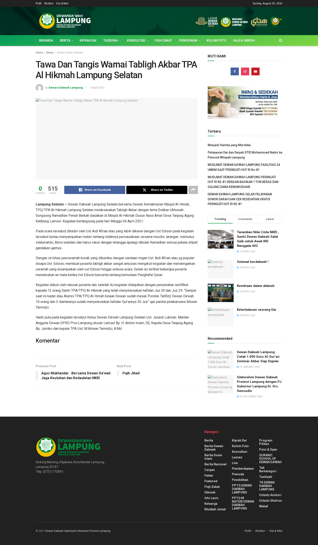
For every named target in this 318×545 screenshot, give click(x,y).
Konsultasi (136, 40)
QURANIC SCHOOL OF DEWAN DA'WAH (270, 458)
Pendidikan (188, 40)
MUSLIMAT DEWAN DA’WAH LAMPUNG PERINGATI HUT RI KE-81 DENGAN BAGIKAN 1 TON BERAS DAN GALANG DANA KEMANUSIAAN (243, 182)
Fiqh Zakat (163, 40)
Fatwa (208, 475)
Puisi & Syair (268, 449)
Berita (65, 40)
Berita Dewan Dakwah (70, 52)
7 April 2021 (97, 87)
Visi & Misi (62, 3)
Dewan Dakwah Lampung (66, 87)
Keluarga (210, 503)
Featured (210, 481)
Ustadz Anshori (270, 495)
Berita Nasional (215, 464)
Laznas (237, 457)
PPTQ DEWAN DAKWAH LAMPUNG (242, 489)
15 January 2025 (249, 366)
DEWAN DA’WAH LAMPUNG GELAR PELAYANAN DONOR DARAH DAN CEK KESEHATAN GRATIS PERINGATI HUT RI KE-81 (240, 199)
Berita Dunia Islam (213, 456)
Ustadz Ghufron (270, 500)
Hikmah (209, 492)
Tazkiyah (110, 40)
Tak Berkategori (267, 469)
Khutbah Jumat (215, 509)
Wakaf (263, 506)
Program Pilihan (265, 442)
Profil (39, 3)
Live (235, 463)
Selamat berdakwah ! (252, 262)
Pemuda (238, 474)
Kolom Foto (216, 40)
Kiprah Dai (88, 40)
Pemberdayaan (243, 468)
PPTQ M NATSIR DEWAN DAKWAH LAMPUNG (243, 503)
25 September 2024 (250, 396)
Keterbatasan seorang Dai (256, 310)
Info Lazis (211, 498)
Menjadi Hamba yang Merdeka (229, 145)
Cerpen (209, 470)
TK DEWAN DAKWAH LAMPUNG (267, 486)
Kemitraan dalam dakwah (256, 286)
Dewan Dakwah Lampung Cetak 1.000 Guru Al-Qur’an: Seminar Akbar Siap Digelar (258, 356)
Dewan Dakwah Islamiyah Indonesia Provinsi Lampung (77, 530)
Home (39, 52)
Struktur (48, 3)
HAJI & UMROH (244, 40)
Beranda (46, 40)
